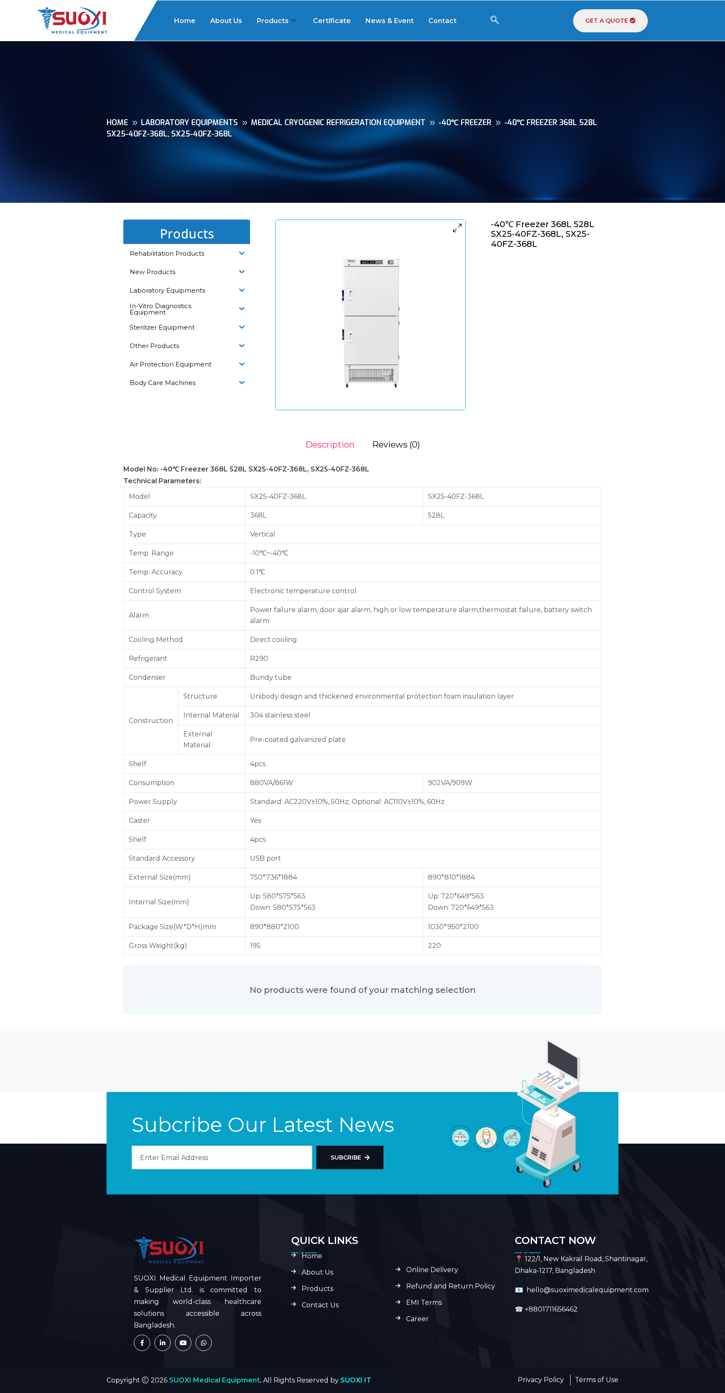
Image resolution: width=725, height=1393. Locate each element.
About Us (226, 21)
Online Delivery (432, 1270)
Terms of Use (596, 1380)
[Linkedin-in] (162, 1343)
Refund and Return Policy (450, 1286)
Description (330, 445)
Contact (442, 21)
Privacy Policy (541, 1380)
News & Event (389, 21)
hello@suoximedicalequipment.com (588, 1290)
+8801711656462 (551, 1309)
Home (185, 21)
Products (273, 21)
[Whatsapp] (204, 1343)
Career (417, 1319)
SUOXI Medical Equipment (214, 1380)
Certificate (332, 21)
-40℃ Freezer (464, 123)
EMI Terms (424, 1303)
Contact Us (320, 1305)
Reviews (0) (396, 445)
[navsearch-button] (494, 20)
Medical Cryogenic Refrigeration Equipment (338, 123)
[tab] (330, 445)
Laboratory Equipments (189, 123)
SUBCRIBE (346, 1157)
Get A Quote (607, 20)
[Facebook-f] (142, 1343)
